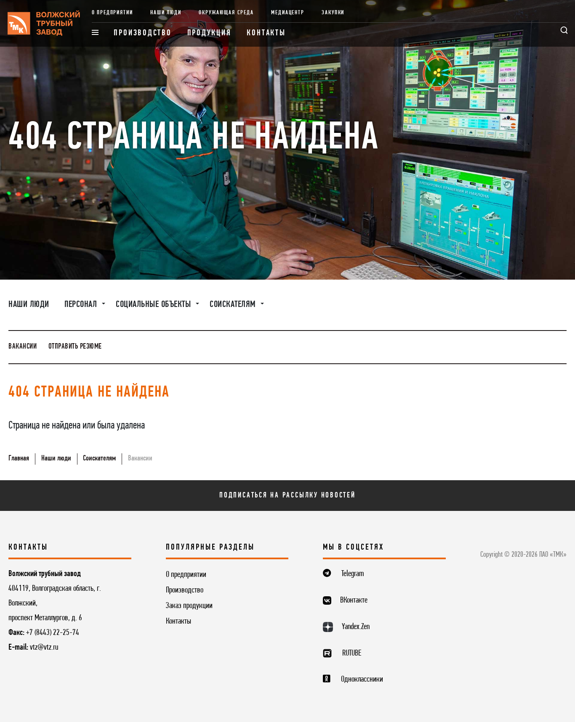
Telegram (352, 574)
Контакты (266, 33)
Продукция (209, 33)
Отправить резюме (75, 347)
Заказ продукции (189, 606)
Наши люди (165, 13)
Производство (142, 33)
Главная (18, 459)
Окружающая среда (226, 13)
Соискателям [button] (234, 304)
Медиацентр (287, 13)
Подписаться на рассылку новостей (287, 496)
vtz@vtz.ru (44, 647)
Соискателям (99, 459)
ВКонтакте (353, 600)
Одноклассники (362, 679)
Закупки (333, 13)
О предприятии (112, 13)
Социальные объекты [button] (154, 304)
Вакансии (22, 347)
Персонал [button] (81, 304)
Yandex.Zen (356, 627)
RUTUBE (351, 653)
